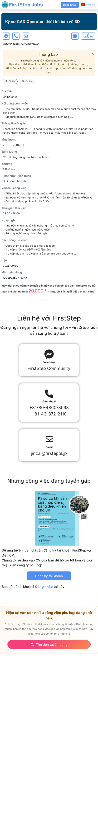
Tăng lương (9, 151)
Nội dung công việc (14, 103)
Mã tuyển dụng (11, 272)
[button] (70, 5)
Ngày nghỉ (8, 220)
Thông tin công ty (13, 123)
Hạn (4, 260)
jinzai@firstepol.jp (49, 453)
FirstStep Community (49, 368)
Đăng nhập (44, 587)
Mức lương (8, 139)
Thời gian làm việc (13, 208)
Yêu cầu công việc (13, 188)
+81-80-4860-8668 (49, 407)
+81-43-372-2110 (49, 413)
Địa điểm (7, 91)
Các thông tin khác (14, 240)
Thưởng (6, 163)
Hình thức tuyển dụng (16, 176)
